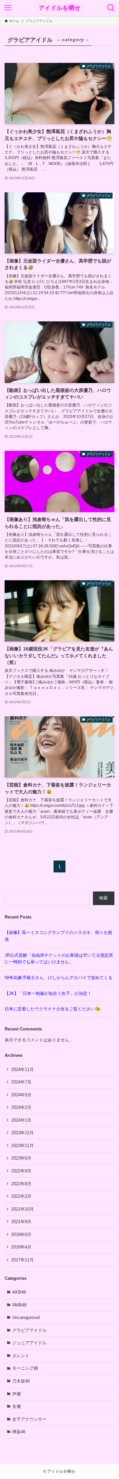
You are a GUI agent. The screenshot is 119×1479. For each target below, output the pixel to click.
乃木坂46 (21, 1381)
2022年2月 (21, 1196)
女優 (16, 1406)
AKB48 (19, 1292)
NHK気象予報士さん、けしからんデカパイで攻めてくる (58, 977)
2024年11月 (22, 1069)
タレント (20, 1355)
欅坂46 (18, 1431)
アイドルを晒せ (59, 8)
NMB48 (19, 1304)
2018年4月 (21, 1247)
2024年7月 (21, 1082)
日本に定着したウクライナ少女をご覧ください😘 (52, 1008)
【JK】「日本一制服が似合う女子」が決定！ (49, 993)
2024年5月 (21, 1094)
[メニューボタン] (8, 8)
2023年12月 (22, 1132)
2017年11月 (22, 1259)
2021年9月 (21, 1221)
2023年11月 (22, 1145)
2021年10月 (22, 1209)
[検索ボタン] (111, 8)
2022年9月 (21, 1170)
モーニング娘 (25, 1368)
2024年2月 (21, 1107)
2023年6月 (21, 1158)
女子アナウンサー (29, 1419)
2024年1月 (21, 1120)
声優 (16, 1393)
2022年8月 (21, 1183)
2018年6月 (21, 1234)
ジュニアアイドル (29, 1342)
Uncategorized (26, 1317)
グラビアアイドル (29, 1330)
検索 (103, 897)
